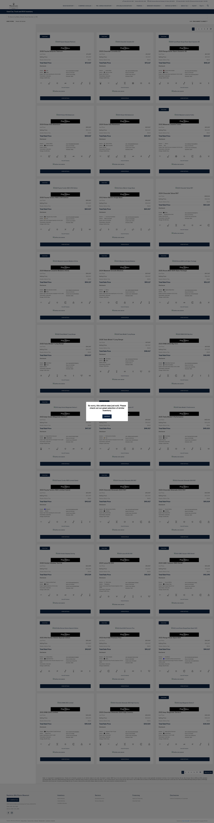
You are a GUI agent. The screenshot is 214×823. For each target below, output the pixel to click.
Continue (107, 416)
